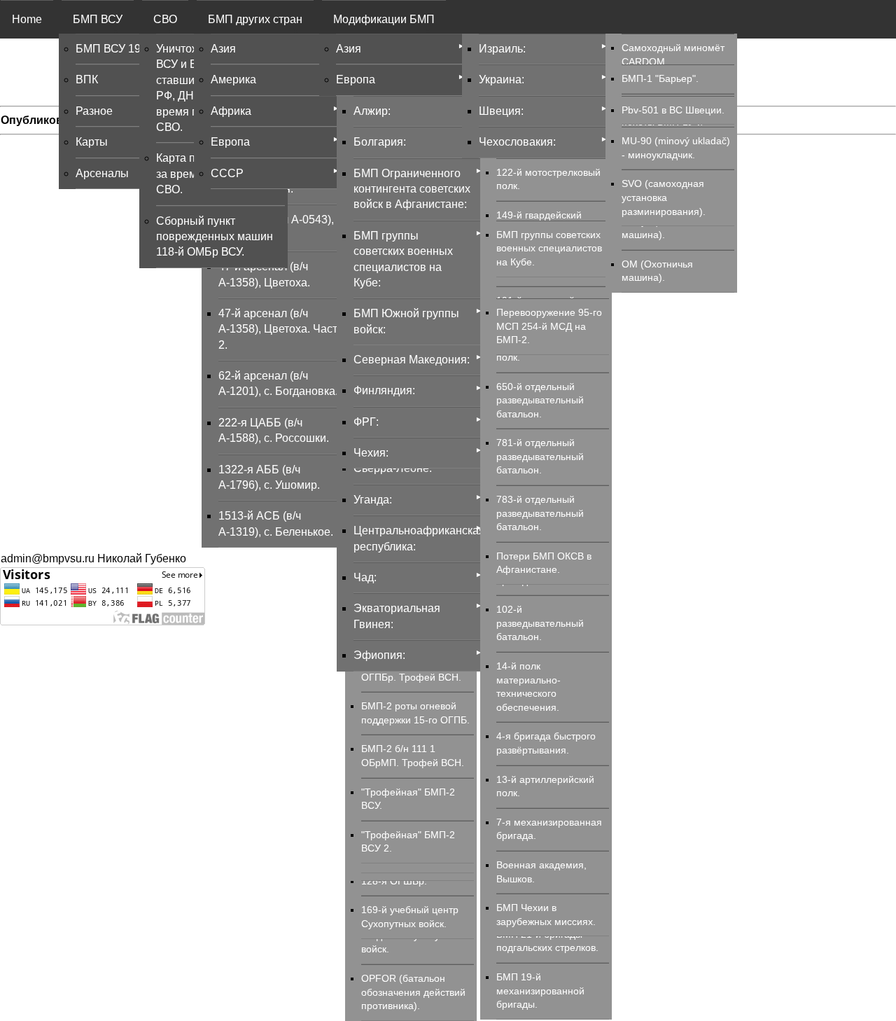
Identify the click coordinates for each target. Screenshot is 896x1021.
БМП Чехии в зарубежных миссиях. (546, 914)
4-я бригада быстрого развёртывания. (546, 743)
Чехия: (371, 453)
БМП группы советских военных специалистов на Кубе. (549, 248)
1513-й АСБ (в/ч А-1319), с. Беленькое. (275, 523)
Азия (223, 49)
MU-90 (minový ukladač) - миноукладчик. (676, 147)
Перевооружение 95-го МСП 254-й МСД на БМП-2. (549, 326)
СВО (165, 19)
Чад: (365, 577)
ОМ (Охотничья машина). (657, 271)
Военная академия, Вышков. (541, 871)
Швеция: (501, 111)
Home (27, 19)
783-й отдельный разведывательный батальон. (540, 513)
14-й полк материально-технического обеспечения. (528, 686)
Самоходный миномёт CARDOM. (673, 54)
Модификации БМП (384, 19)
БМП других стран (255, 19)
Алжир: (372, 111)
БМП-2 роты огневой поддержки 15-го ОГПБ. (415, 712)
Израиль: (502, 49)
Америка (233, 79)
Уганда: (373, 500)
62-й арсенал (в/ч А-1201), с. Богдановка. (278, 383)
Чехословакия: (517, 142)
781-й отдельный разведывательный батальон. (540, 456)
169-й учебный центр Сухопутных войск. (409, 916)
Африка (231, 111)
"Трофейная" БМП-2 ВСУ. (408, 799)
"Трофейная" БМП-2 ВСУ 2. (408, 841)
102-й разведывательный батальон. (540, 623)
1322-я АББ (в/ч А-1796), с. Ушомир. (269, 477)
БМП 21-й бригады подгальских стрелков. (547, 941)
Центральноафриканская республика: (418, 538)
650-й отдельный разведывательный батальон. (540, 400)
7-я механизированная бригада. (549, 829)
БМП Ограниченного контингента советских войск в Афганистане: (412, 189)
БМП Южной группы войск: (406, 321)
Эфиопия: (379, 655)
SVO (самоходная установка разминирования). (664, 197)
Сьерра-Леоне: (393, 468)
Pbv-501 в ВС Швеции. (673, 110)
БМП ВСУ (97, 19)
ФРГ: (366, 422)
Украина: (501, 79)
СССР (227, 173)
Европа (230, 142)
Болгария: (380, 142)
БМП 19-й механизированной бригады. (540, 990)
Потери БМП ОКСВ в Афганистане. (544, 563)
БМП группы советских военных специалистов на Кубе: (403, 259)
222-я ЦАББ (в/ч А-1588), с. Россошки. (273, 430)
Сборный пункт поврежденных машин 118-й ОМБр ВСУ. (214, 236)
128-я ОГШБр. (394, 881)
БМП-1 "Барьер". (660, 78)
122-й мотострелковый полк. (548, 179)
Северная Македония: (412, 360)
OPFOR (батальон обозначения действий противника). (413, 992)
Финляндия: (384, 390)
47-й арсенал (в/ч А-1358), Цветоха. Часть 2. (280, 329)
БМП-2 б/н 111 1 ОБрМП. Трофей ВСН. (412, 755)
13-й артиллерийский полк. (545, 786)
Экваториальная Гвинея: (397, 616)
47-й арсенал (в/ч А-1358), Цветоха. (264, 274)
